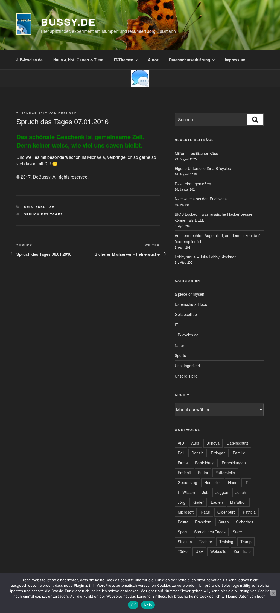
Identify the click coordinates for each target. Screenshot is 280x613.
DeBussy (67, 113)
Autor (153, 59)
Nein (148, 605)
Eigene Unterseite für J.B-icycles (203, 168)
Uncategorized (187, 365)
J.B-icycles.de (29, 59)
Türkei (183, 551)
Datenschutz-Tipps (191, 304)
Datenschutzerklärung (189, 59)
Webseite (218, 551)
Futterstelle (225, 472)
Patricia (249, 512)
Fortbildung (205, 462)
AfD (181, 443)
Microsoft (186, 512)
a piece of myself (189, 294)
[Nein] (273, 593)
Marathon (238, 502)
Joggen (221, 492)
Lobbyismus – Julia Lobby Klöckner (205, 257)
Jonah (240, 492)
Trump (246, 541)
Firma (183, 462)
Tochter (205, 541)
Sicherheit (244, 522)
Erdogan (218, 453)
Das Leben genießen (193, 183)
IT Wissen (186, 492)
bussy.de (68, 22)
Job (205, 492)
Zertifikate (242, 551)
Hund (232, 482)
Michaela (96, 157)
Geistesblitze (39, 207)
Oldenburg (226, 512)
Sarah (223, 522)
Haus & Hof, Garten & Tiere (78, 59)
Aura (195, 443)
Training (226, 541)
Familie (239, 453)
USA (199, 551)
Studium (185, 541)
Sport (182, 531)
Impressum (235, 59)
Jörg (181, 502)
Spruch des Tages (43, 214)
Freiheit (184, 472)
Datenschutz (237, 443)
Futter (203, 472)
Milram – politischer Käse (196, 153)
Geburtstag (187, 482)
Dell (181, 453)
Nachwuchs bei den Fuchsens (201, 199)
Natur (179, 345)
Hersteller (212, 482)
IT (176, 324)
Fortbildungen (234, 462)
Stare (237, 531)
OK (133, 605)
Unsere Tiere (186, 376)
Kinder (198, 502)
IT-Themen (123, 59)
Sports (180, 355)
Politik (183, 522)
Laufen (217, 502)
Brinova (213, 443)
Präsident (203, 522)
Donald (197, 453)
